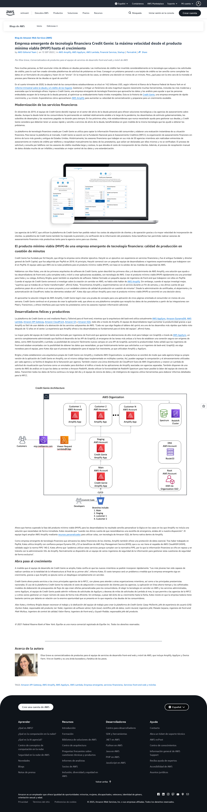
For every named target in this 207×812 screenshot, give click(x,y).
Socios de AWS (70, 766)
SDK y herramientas (116, 733)
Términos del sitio (41, 802)
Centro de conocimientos (163, 745)
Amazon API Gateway (33, 321)
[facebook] (158, 794)
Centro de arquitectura (74, 745)
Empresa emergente (93, 684)
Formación (67, 733)
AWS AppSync (158, 318)
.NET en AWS (113, 739)
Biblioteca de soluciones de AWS (79, 739)
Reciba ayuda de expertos (163, 760)
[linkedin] (163, 794)
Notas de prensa (26, 772)
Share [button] (144, 52)
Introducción (68, 727)
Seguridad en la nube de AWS (33, 754)
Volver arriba (102, 781)
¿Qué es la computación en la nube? (37, 733)
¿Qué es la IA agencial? (30, 739)
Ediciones (51, 26)
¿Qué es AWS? (25, 727)
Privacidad (23, 802)
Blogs (21, 766)
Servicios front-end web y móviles (140, 684)
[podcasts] (183, 794)
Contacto (155, 727)
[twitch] (173, 794)
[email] (187, 794)
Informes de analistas (73, 760)
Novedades (24, 760)
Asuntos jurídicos (159, 772)
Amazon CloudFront (54, 321)
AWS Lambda (76, 684)
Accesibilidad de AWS (161, 766)
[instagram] (168, 794)
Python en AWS (114, 745)
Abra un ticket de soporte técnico (167, 733)
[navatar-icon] (198, 3)
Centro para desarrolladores (121, 727)
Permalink (131, 52)
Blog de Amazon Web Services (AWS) (33, 37)
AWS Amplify (78, 98)
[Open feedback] (203, 406)
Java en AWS (112, 751)
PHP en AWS (112, 756)
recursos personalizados (69, 534)
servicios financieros (113, 684)
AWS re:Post (156, 739)
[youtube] (178, 794)
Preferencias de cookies (65, 802)
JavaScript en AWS (116, 762)
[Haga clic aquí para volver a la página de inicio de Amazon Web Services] (10, 14)
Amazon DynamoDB (176, 318)
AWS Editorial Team (27, 52)
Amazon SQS (84, 321)
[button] (201, 3)
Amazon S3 (70, 321)
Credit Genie (149, 94)
